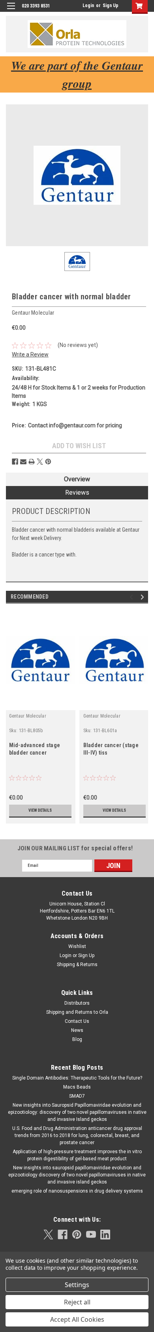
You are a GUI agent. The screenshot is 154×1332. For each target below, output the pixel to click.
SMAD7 (77, 1096)
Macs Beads (77, 1087)
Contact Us (77, 1021)
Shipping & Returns (77, 964)
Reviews (77, 492)
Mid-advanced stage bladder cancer (34, 749)
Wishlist (77, 946)
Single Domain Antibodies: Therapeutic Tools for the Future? (77, 1078)
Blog (77, 1039)
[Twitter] (40, 461)
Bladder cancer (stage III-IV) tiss (111, 749)
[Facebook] (15, 461)
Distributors (77, 1003)
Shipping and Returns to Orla (77, 1012)
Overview (77, 479)
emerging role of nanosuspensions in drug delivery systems (77, 1191)
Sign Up (110, 5)
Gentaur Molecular (27, 716)
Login (88, 5)
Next (143, 597)
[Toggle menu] (11, 11)
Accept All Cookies (77, 1319)
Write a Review (30, 354)
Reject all (77, 1302)
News (77, 1030)
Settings (77, 1284)
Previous (132, 597)
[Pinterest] (48, 461)
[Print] (31, 461)
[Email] (23, 461)
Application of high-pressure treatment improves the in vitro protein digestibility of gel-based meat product (77, 1155)
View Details (40, 810)
